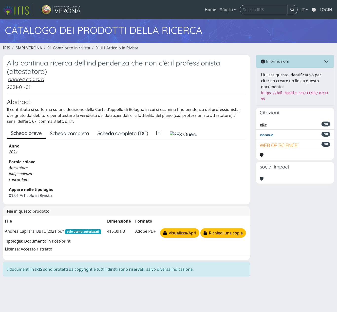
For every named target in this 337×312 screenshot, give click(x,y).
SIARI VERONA (29, 48)
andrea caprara (26, 79)
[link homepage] (18, 10)
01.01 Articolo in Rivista (116, 48)
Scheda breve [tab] (26, 133)
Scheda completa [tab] (69, 133)
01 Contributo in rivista (68, 48)
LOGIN (326, 9)
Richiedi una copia (225, 233)
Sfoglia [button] (226, 9)
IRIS (6, 48)
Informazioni (277, 61)
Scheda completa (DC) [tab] (122, 133)
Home (210, 9)
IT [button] (303, 9)
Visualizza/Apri (181, 233)
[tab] (159, 133)
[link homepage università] (61, 10)
